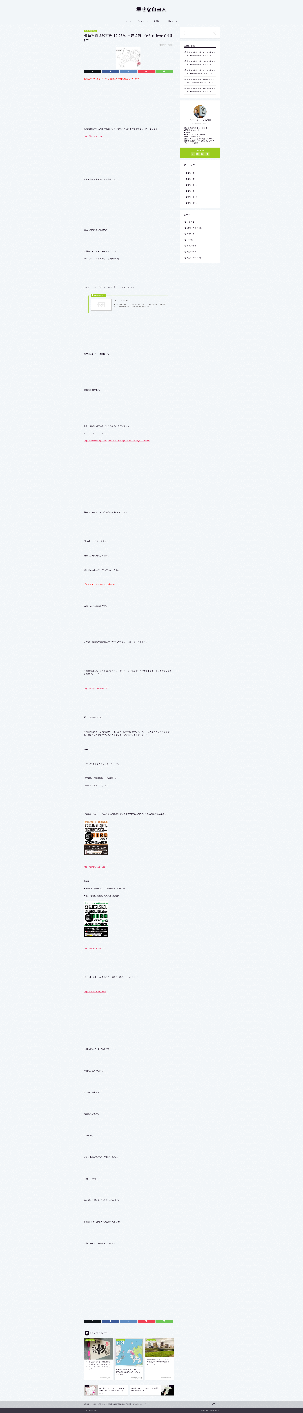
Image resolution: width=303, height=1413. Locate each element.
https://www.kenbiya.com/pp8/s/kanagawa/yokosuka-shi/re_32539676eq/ (117, 441)
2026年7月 (192, 179)
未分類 (190, 240)
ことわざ (191, 222)
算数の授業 (191, 246)
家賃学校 (157, 21)
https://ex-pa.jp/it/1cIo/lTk (95, 688)
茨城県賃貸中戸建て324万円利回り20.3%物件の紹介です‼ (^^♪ (201, 62)
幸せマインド (192, 234)
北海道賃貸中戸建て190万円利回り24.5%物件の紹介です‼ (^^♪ (201, 53)
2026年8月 (192, 173)
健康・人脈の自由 (194, 228)
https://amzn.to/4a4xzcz (95, 948)
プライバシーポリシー (93, 1410)
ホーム (128, 21)
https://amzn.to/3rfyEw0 (95, 992)
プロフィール (142, 21)
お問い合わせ (172, 21)
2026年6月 (192, 185)
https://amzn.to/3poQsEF (95, 867)
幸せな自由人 (151, 9)
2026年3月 (192, 203)
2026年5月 (192, 191)
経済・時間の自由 (90, 31)
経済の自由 (191, 252)
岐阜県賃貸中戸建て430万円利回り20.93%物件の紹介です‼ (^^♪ (201, 71)
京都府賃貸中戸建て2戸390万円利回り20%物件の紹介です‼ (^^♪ (200, 81)
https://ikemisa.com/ (93, 136)
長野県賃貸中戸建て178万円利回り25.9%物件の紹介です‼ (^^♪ (201, 90)
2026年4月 (192, 197)
